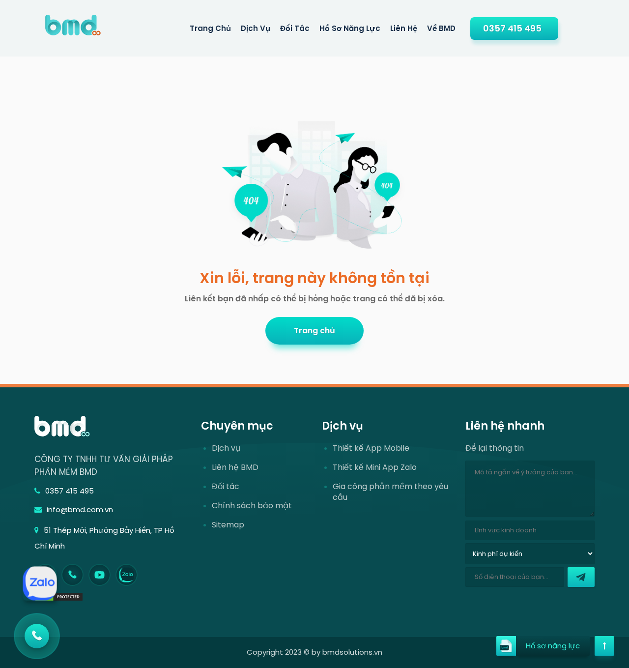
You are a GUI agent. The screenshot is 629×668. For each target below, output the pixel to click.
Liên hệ (403, 28)
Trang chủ (314, 330)
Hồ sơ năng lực (349, 28)
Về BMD (441, 28)
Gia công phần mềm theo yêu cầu (390, 492)
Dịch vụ (226, 448)
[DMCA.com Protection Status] (59, 596)
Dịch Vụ (255, 28)
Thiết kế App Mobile (371, 448)
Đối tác (295, 28)
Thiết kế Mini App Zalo (375, 467)
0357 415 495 (512, 28)
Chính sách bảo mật (252, 505)
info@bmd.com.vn (80, 509)
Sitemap (228, 525)
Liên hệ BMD (235, 467)
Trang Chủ (210, 28)
